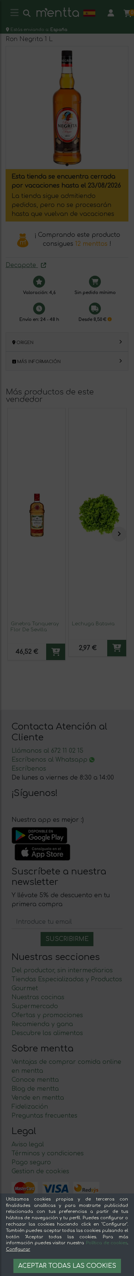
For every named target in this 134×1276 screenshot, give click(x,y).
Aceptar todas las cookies (67, 1266)
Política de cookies (106, 1243)
